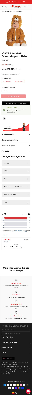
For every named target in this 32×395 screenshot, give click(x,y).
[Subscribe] (29, 330)
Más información (11, 112)
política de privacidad (14, 333)
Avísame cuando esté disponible (16, 103)
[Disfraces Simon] (16, 6)
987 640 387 (23, 318)
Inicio (3, 11)
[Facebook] (3, 338)
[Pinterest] (4, 118)
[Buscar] (25, 6)
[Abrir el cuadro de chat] (28, 391)
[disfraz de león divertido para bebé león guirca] (16, 31)
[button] (3, 6)
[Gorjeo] (7, 338)
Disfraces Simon (20, 381)
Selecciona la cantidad (8, 87)
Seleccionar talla (6, 78)
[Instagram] (11, 338)
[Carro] (28, 6)
